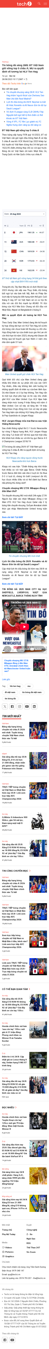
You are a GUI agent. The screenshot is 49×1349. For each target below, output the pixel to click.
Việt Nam (5, 724)
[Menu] (45, 3)
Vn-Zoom (31, 1252)
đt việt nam (10, 692)
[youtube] (27, 706)
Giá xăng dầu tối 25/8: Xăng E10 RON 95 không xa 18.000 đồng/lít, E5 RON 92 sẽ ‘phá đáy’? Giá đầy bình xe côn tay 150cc (15, 850)
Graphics (9, 1256)
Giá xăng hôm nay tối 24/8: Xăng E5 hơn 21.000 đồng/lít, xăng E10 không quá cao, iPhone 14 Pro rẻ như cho (14, 1205)
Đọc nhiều (8, 1107)
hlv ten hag (15, 686)
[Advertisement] (24, 183)
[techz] (24, 4)
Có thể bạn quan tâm (15, 989)
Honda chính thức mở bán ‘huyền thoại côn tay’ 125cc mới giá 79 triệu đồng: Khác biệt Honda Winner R (14, 1123)
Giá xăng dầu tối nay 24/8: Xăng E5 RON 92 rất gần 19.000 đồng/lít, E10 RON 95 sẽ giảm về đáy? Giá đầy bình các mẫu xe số (15, 1087)
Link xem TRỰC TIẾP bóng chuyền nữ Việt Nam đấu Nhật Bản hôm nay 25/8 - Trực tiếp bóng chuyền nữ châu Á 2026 (14, 969)
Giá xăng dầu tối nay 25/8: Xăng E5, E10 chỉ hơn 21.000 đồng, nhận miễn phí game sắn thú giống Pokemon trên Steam (14, 763)
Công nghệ (32, 1230)
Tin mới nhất (11, 716)
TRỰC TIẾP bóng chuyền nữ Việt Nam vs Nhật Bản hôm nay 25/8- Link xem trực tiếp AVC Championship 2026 (14, 793)
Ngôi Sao (31, 1239)
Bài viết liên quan (10, 89)
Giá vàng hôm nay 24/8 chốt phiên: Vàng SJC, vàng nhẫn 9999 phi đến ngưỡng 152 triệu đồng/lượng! (13, 1178)
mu (28, 686)
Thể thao (5, 62)
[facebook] (12, 706)
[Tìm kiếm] (37, 4)
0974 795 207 (25, 1278)
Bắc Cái (12, 76)
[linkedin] (34, 706)
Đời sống (5, 1169)
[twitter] (5, 706)
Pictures (9, 1252)
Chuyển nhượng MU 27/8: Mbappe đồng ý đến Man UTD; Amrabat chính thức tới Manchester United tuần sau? (17, 665)
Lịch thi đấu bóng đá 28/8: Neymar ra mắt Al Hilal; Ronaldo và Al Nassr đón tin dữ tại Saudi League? (26, 105)
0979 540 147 (18, 1270)
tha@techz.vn (39, 1278)
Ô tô (3, 1053)
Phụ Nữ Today (8, 1234)
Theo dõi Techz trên (11, 83)
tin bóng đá (10, 698)
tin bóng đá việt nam (32, 692)
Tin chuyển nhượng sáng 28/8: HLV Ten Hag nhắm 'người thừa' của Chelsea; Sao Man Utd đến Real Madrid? (25, 95)
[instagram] (19, 706)
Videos (8, 1247)
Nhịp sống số (7, 1196)
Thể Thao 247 (33, 1247)
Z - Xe (29, 1234)
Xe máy (5, 814)
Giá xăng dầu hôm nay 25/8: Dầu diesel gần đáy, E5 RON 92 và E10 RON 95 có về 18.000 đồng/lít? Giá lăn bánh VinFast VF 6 (14, 1150)
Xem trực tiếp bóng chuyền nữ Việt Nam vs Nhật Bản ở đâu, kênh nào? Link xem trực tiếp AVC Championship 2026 (15, 941)
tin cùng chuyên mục (15, 870)
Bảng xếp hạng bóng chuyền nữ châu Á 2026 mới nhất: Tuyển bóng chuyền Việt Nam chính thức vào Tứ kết (13, 732)
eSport (4, 754)
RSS (29, 1243)
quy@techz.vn (14, 1274)
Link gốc (6, 679)
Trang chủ (7, 1230)
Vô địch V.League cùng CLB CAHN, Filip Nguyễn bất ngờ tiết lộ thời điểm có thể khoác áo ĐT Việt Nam (25, 115)
